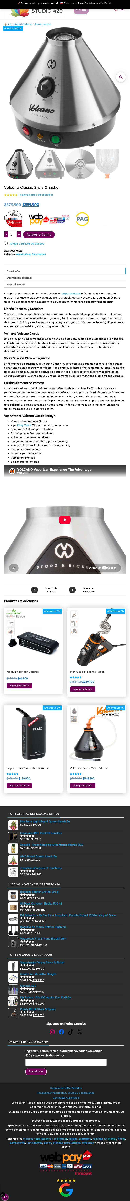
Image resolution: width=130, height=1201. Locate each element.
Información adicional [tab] (19, 277)
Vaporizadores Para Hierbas (31, 254)
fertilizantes (34, 1142)
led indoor (60, 1138)
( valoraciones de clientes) (35, 194)
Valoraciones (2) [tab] (16, 284)
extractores (17, 1142)
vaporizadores (71, 293)
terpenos (87, 1142)
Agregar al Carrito (39, 234)
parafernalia (72, 1142)
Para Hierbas (43, 24)
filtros (121, 1138)
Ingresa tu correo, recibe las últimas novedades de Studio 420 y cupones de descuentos (63, 1053)
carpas (72, 1138)
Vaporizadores (23, 24)
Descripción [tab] (13, 271)
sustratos (85, 1138)
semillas (97, 1138)
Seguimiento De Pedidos (66, 1088)
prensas (58, 1142)
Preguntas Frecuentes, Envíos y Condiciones (66, 1092)
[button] (121, 77)
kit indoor (110, 1138)
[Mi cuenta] (122, 9)
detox (47, 1142)
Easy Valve (24, 425)
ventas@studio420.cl (66, 1097)
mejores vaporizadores (38, 1138)
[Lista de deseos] (116, 9)
